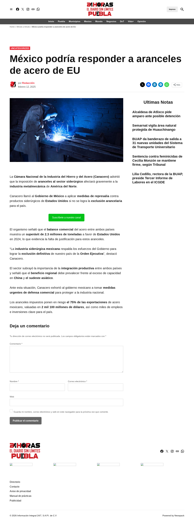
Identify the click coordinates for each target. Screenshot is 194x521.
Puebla (61, 21)
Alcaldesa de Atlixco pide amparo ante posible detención (156, 114)
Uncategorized (20, 48)
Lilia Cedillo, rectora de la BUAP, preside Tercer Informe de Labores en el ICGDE (157, 178)
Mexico (88, 21)
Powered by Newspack (173, 515)
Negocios (111, 21)
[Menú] (11, 9)
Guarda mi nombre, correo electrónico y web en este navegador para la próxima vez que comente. (61, 412)
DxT (122, 21)
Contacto (14, 486)
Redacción (28, 83)
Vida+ (131, 21)
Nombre (14, 381)
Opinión (141, 21)
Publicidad (15, 500)
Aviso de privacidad (20, 491)
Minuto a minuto (23, 27)
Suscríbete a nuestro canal (66, 217)
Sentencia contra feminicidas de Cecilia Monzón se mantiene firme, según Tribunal (157, 160)
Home (12, 27)
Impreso (172, 9)
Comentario (16, 344)
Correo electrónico (77, 381)
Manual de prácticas (20, 496)
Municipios (74, 21)
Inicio (51, 21)
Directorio (15, 482)
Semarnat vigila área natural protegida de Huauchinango (154, 127)
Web (12, 396)
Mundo (99, 21)
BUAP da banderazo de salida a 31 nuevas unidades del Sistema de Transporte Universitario (157, 143)
